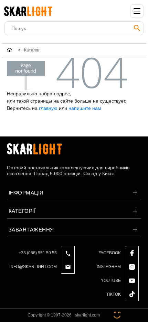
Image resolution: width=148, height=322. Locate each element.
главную (48, 108)
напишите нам (84, 108)
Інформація (26, 193)
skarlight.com (87, 315)
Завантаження (31, 230)
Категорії (22, 211)
